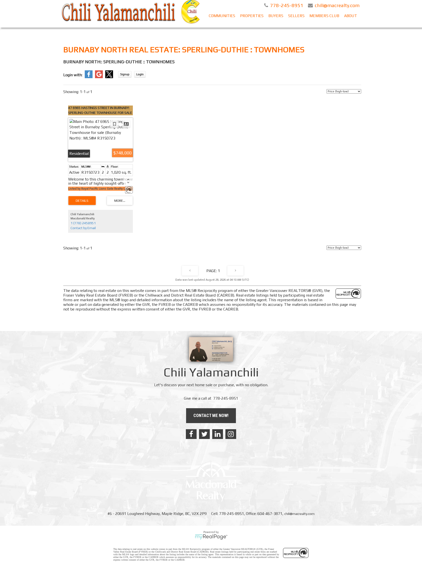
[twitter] (204, 434)
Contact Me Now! (211, 415)
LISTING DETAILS (82, 200)
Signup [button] (124, 74)
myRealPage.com (211, 537)
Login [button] (140, 74)
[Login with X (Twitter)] (109, 77)
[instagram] (230, 434)
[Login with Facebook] (89, 77)
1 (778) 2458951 (83, 223)
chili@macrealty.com (299, 514)
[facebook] (191, 434)
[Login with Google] (99, 77)
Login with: (72, 75)
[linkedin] (217, 434)
